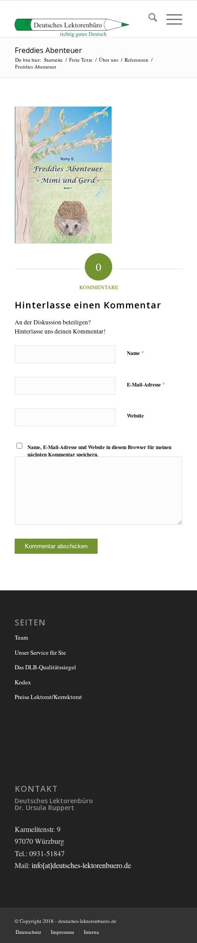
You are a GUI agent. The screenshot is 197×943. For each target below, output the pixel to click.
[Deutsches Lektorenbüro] (81, 18)
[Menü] (169, 18)
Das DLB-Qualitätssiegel (45, 667)
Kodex (23, 682)
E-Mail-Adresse (146, 384)
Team (21, 637)
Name (135, 353)
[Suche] (148, 18)
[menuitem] (148, 18)
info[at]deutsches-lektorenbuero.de (81, 865)
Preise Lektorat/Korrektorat (48, 697)
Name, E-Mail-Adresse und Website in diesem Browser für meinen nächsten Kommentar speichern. (99, 451)
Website (135, 415)
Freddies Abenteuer (48, 50)
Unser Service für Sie (40, 652)
